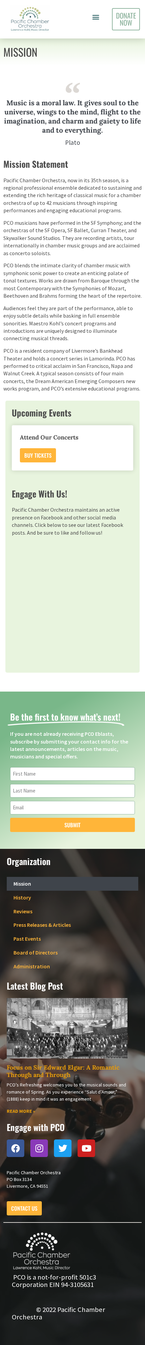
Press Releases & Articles (42, 924)
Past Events (27, 938)
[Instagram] (39, 1148)
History (22, 897)
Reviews (22, 911)
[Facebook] (15, 1148)
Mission (22, 883)
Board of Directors (35, 952)
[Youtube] (86, 1148)
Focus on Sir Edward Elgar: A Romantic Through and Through (63, 1071)
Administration (31, 966)
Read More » (21, 1111)
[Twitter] (62, 1148)
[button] (95, 17)
